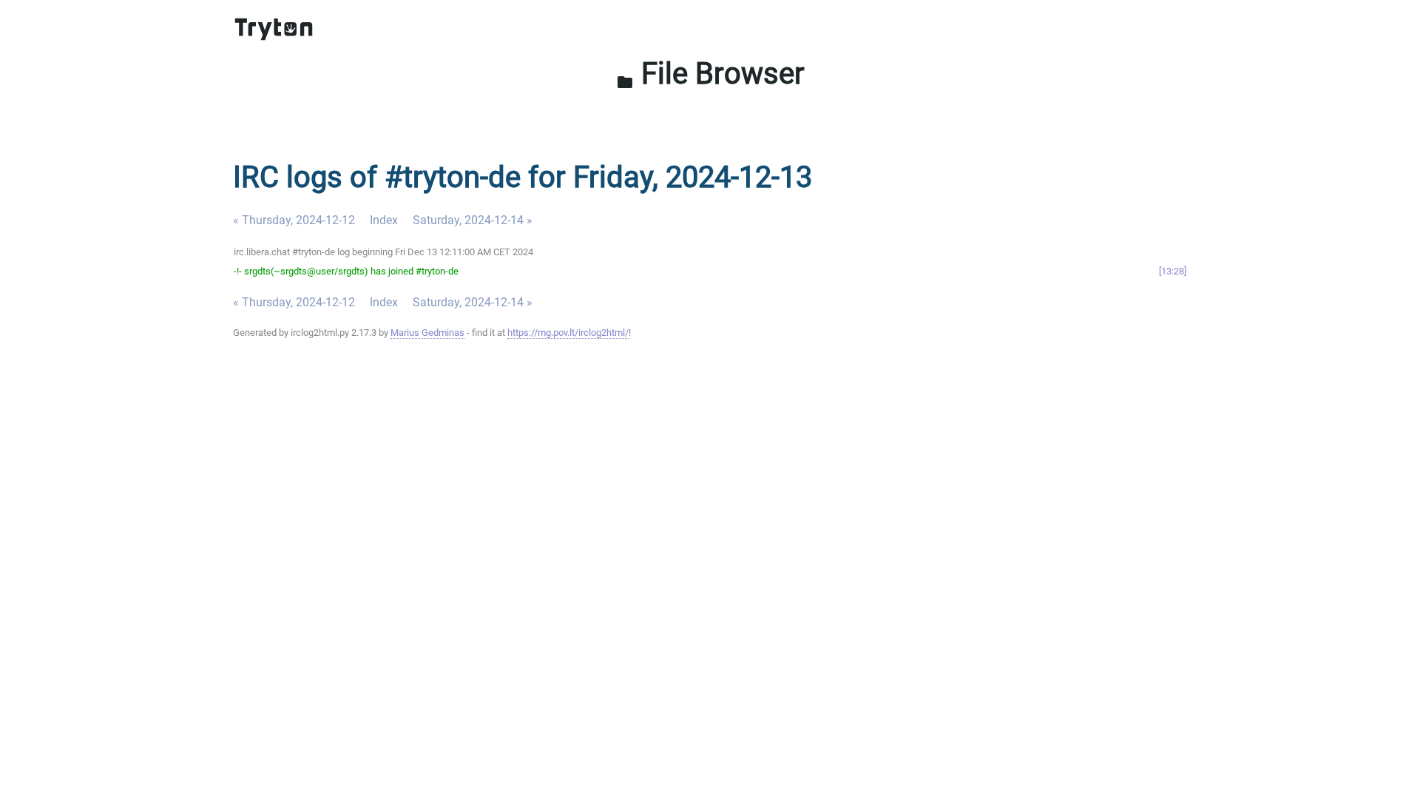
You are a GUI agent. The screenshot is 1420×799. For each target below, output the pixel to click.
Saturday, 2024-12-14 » (472, 220)
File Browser (710, 73)
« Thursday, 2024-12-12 (294, 220)
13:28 (1172, 271)
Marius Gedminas (427, 332)
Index (384, 220)
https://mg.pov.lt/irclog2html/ (568, 332)
